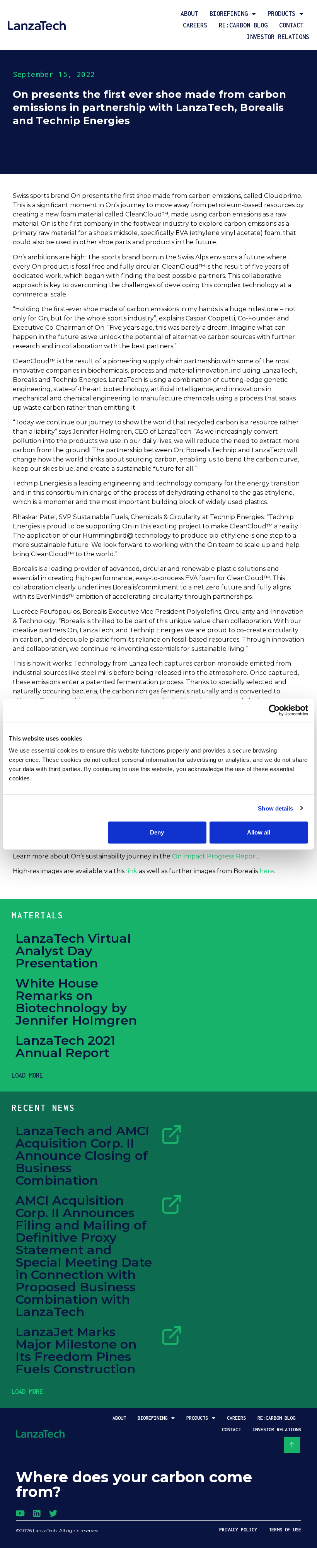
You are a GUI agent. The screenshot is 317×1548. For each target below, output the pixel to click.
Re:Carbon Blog (243, 25)
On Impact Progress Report (215, 856)
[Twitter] (53, 1513)
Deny (157, 832)
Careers (195, 25)
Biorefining (229, 13)
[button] (27, 1075)
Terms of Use (285, 1530)
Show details (275, 808)
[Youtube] (20, 1513)
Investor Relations (278, 36)
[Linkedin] (36, 1513)
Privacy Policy (238, 1530)
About (189, 13)
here (266, 871)
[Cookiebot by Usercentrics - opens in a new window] (274, 710)
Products (281, 13)
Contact (291, 25)
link (131, 871)
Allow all (258, 832)
